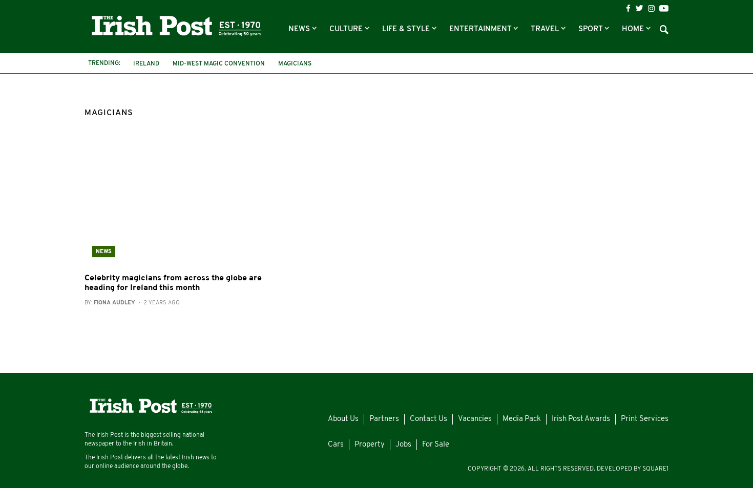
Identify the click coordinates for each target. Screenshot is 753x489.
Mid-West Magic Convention (219, 64)
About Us (343, 419)
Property (369, 445)
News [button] (300, 29)
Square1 (655, 469)
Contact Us (428, 419)
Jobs (403, 445)
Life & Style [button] (407, 29)
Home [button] (634, 29)
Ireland (146, 64)
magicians (294, 64)
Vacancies (475, 419)
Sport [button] (591, 29)
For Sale (435, 445)
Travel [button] (546, 29)
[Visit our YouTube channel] (663, 8)
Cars (336, 445)
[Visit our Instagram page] (651, 8)
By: (132, 303)
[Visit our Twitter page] (639, 8)
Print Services (644, 419)
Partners (384, 419)
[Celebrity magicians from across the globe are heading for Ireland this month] (177, 203)
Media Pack (522, 419)
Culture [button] (347, 29)
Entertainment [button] (481, 29)
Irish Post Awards (581, 419)
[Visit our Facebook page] (628, 8)
